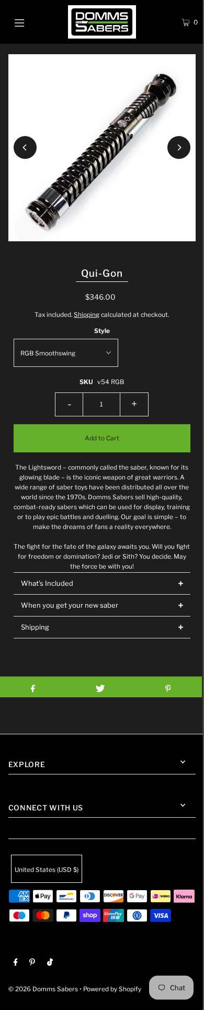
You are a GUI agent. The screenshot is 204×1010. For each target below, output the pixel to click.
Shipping (86, 314)
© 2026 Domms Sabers (43, 989)
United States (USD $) (46, 869)
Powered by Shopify (112, 989)
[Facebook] (16, 963)
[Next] (178, 147)
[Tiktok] (50, 963)
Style (102, 331)
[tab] (102, 583)
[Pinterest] (32, 963)
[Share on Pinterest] (168, 686)
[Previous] (25, 147)
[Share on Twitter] (100, 686)
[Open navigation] (32, 22)
